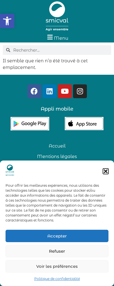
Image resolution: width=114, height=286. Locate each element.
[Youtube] (65, 91)
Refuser (57, 251)
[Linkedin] (49, 91)
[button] (7, 21)
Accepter (57, 236)
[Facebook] (34, 91)
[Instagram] (80, 91)
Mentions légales (57, 156)
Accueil (57, 146)
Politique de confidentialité (57, 279)
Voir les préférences (57, 266)
